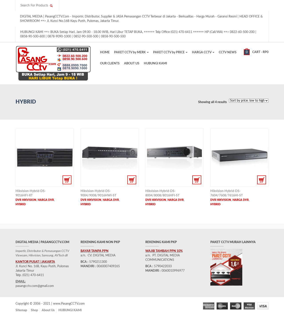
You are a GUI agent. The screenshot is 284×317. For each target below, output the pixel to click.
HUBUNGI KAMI (155, 63)
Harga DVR (46, 200)
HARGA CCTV (202, 52)
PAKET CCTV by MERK (130, 52)
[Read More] (45, 157)
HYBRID (21, 204)
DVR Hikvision (26, 200)
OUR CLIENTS (110, 63)
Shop (34, 310)
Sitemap (21, 310)
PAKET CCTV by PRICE (169, 52)
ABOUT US (131, 63)
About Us (48, 310)
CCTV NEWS (228, 52)
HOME (105, 52)
